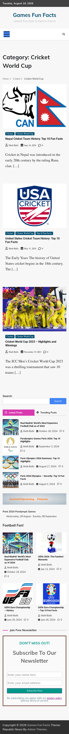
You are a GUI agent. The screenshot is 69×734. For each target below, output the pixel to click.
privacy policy (54, 698)
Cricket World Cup (25, 133)
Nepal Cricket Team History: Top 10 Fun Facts (34, 138)
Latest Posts (15, 412)
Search (7, 396)
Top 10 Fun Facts (44, 233)
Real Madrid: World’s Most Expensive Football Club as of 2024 (39, 424)
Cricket (10, 133)
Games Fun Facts (34, 15)
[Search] (63, 34)
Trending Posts (48, 412)
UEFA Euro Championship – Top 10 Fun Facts (51, 609)
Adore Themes (37, 729)
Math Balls (14, 145)
